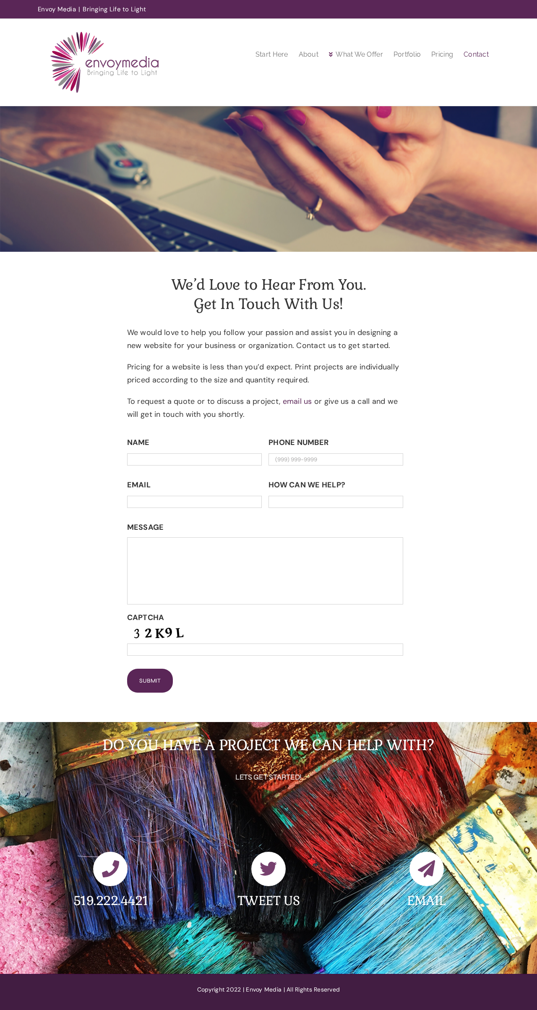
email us (298, 401)
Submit (150, 680)
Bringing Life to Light (114, 9)
